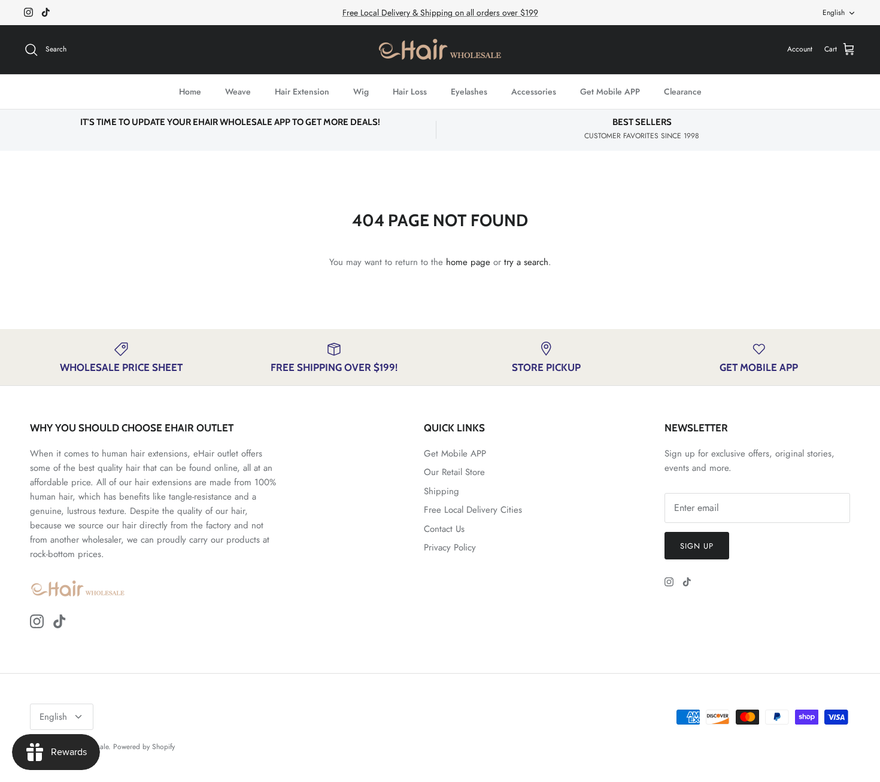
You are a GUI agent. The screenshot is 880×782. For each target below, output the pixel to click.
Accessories (533, 92)
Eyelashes (469, 92)
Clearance (683, 92)
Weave (238, 92)
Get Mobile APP (610, 92)
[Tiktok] (45, 12)
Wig (361, 92)
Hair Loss (410, 92)
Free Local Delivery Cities (473, 509)
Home (190, 92)
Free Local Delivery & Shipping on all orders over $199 (440, 13)
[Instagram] (28, 12)
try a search (526, 262)
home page (468, 262)
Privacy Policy (450, 547)
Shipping (441, 491)
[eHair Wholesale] (440, 49)
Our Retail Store (454, 472)
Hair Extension (302, 92)
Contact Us (444, 528)
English (834, 12)
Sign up (697, 546)
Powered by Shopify (144, 746)
